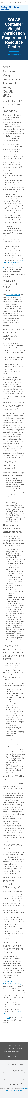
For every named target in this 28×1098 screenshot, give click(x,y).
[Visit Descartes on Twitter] (18, 1084)
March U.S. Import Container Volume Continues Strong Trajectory (12, 1055)
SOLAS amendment (13, 295)
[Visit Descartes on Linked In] (10, 1084)
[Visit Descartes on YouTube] (14, 1084)
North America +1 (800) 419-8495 (14, 1064)
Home (8, 54)
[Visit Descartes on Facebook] (21, 1084)
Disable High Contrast (16, 1090)
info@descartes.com (14, 1077)
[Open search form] (25, 2)
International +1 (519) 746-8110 (14, 1071)
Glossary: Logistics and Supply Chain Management (12, 1049)
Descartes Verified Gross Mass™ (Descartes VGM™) (11, 1052)
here (8, 1018)
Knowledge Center (16, 54)
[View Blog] (7, 1084)
